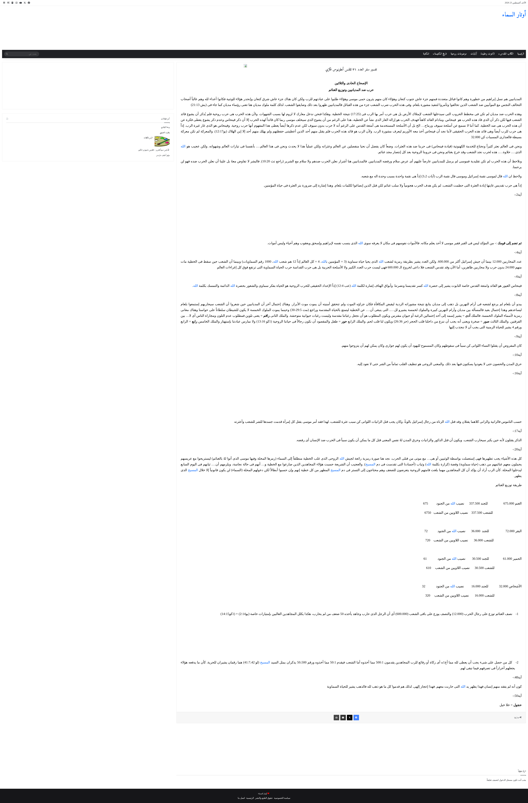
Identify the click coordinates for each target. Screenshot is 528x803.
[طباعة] (336, 717)
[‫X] (349, 717)
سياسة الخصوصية (282, 798)
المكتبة (426, 54)
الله (183, 146)
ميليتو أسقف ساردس (163, 155)
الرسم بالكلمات (148, 138)
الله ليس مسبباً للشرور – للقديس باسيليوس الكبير (154, 150)
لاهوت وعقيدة (488, 54)
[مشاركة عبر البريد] (343, 717)
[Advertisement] (176, 28)
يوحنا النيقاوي (165, 127)
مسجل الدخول (505, 780)
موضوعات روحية (459, 54)
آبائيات (474, 54)
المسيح (370, 464)
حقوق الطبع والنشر (264, 798)
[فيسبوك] (356, 717)
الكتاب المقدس (506, 54)
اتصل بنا (241, 798)
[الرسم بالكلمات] (162, 141)
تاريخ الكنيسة (441, 54)
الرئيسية (520, 54)
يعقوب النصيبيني (165, 132)
